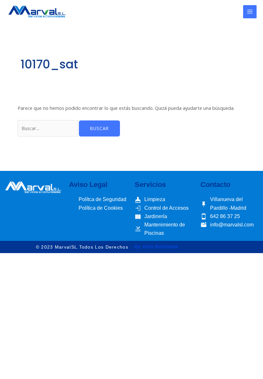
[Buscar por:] (48, 128)
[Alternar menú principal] (250, 12)
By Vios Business (156, 247)
